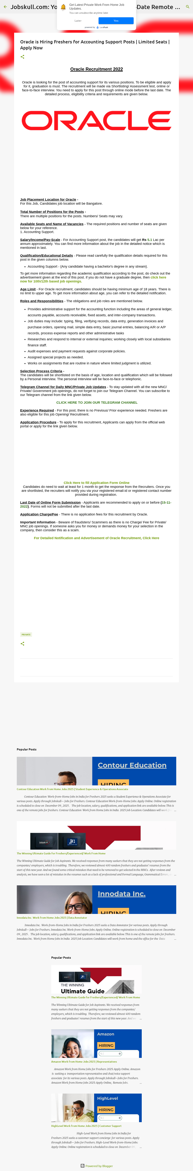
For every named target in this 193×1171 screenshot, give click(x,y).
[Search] (187, 6)
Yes (116, 20)
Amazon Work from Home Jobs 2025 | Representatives (84, 1061)
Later (78, 20)
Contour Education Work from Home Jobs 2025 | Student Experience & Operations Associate (72, 789)
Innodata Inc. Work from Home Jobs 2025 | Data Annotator (52, 917)
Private (26, 634)
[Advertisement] (96, 171)
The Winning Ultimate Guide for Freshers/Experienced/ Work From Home (61, 853)
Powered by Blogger (99, 1166)
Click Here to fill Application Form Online (96, 483)
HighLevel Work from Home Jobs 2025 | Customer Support (86, 1126)
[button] (22, 57)
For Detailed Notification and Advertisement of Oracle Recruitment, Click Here (96, 538)
